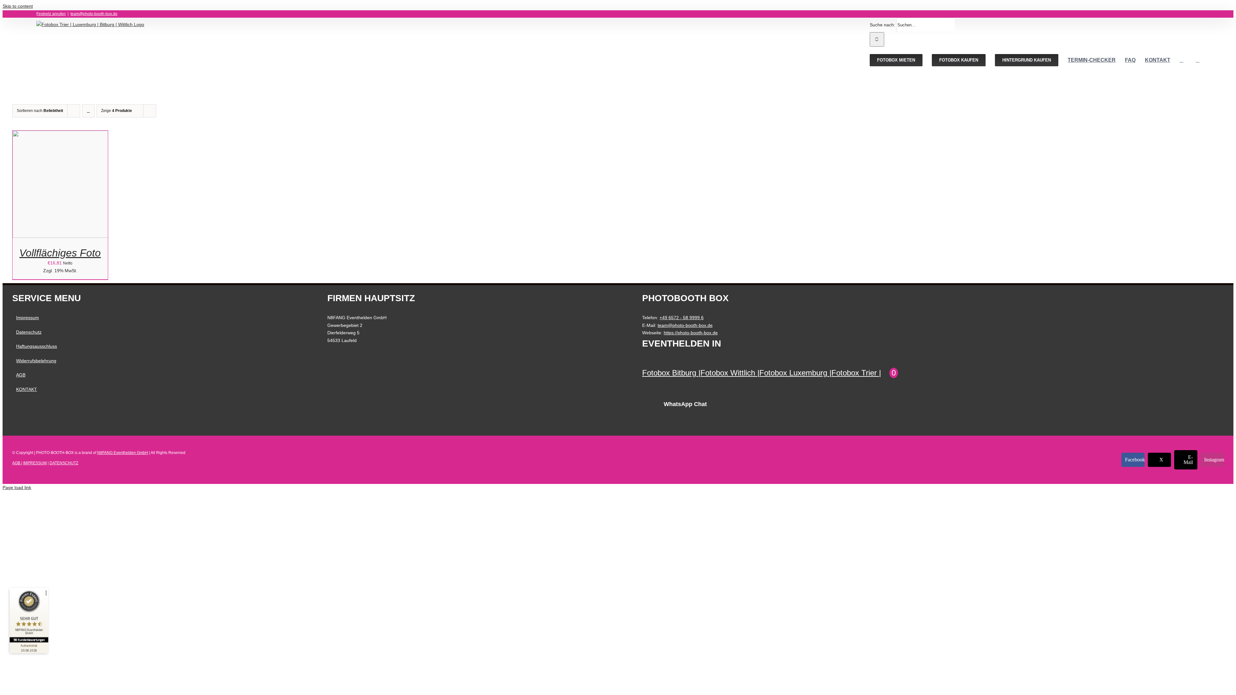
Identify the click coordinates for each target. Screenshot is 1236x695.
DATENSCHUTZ (64, 463)
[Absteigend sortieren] (88, 110)
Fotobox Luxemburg (793, 372)
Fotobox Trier (854, 372)
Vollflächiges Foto (60, 253)
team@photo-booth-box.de (93, 14)
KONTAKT (26, 389)
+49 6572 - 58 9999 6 (682, 317)
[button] (1198, 60)
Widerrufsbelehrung (36, 360)
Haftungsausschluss (36, 346)
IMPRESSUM (35, 463)
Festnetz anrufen (51, 14)
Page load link (17, 487)
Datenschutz (29, 332)
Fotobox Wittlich (727, 372)
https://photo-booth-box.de (691, 332)
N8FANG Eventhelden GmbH (122, 452)
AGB (20, 374)
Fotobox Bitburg (669, 372)
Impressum (27, 317)
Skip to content (18, 6)
